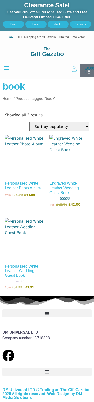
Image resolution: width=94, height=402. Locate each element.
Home (7, 99)
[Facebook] (8, 356)
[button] (6, 68)
